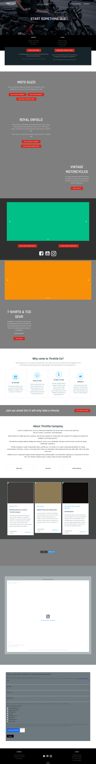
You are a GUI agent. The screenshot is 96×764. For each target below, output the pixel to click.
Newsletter (67, 508)
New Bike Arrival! (13, 506)
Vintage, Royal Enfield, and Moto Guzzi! (36, 649)
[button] (10, 221)
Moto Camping (40, 506)
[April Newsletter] (75, 493)
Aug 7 (39, 531)
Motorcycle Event (76, 506)
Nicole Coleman (14, 531)
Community (87, 4)
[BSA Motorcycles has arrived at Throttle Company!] (20, 493)
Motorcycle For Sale (75, 4)
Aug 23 (12, 533)
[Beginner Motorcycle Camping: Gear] (48, 493)
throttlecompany (50, 649)
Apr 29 (67, 532)
